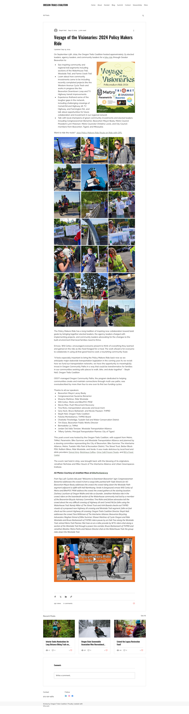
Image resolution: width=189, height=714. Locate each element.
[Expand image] (67, 150)
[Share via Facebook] (55, 597)
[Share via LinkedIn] (66, 597)
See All (143, 616)
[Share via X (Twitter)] (60, 597)
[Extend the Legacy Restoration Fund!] (130, 629)
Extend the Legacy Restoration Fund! (128, 643)
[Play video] (94, 559)
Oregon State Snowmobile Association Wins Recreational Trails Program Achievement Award (94, 643)
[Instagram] (69, 696)
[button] (143, 15)
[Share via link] (71, 597)
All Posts (46, 15)
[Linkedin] (66, 696)
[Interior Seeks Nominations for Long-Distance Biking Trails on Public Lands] (59, 629)
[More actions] (133, 30)
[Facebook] (72, 696)
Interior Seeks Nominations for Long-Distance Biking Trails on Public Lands (57, 643)
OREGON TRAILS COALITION (55, 5)
